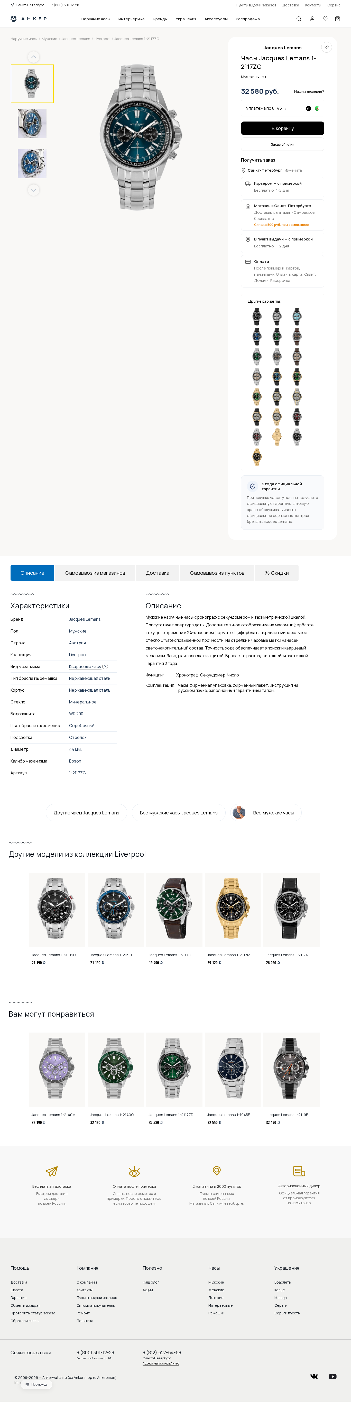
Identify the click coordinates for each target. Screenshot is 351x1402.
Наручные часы (95, 19)
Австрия (77, 643)
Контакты (313, 5)
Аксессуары (216, 19)
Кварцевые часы (85, 666)
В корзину (283, 128)
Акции (148, 1289)
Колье (279, 1289)
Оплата (17, 1289)
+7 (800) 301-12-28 (64, 5)
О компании (87, 1282)
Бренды (160, 19)
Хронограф (187, 675)
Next (34, 190)
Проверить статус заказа (33, 1313)
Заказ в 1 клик (282, 144)
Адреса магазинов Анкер (161, 1363)
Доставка (290, 5)
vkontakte (314, 1374)
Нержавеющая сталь (89, 690)
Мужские (216, 1282)
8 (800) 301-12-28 (95, 1352)
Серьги (280, 1305)
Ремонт (83, 1313)
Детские (216, 1297)
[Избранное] (325, 19)
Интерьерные (131, 19)
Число (233, 675)
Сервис (333, 5)
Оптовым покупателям (96, 1305)
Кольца (280, 1297)
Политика (85, 1320)
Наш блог (151, 1282)
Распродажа (248, 19)
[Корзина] (337, 19)
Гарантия (18, 1297)
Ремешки (216, 1313)
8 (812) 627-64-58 (162, 1352)
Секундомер (212, 675)
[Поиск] (299, 19)
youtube (333, 1374)
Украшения (186, 19)
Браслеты (282, 1282)
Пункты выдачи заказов (256, 5)
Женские (216, 1289)
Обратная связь (25, 1320)
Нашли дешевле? (309, 91)
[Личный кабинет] (312, 19)
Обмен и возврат (25, 1305)
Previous (34, 57)
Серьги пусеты (287, 1313)
